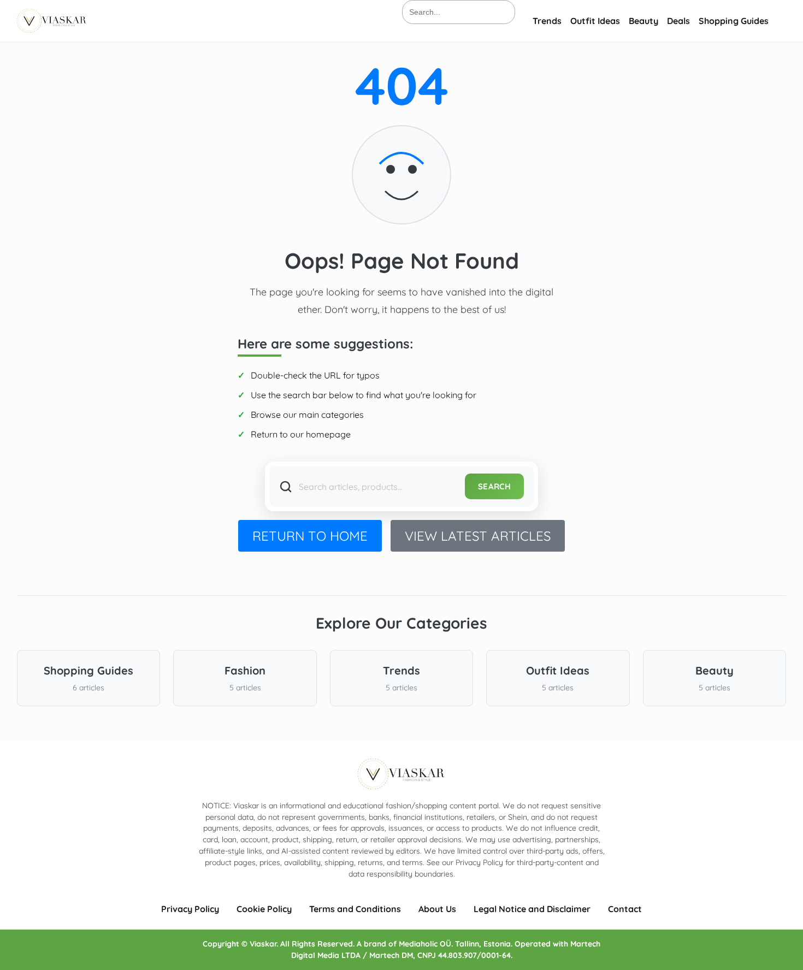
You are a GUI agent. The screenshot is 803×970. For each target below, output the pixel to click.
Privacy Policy (190, 908)
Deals (678, 20)
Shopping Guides (734, 20)
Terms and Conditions (355, 908)
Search (494, 486)
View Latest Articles (478, 536)
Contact (625, 908)
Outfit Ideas (595, 20)
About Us (437, 908)
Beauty (643, 20)
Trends (547, 20)
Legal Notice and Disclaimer (532, 908)
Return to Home (310, 536)
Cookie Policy (264, 908)
